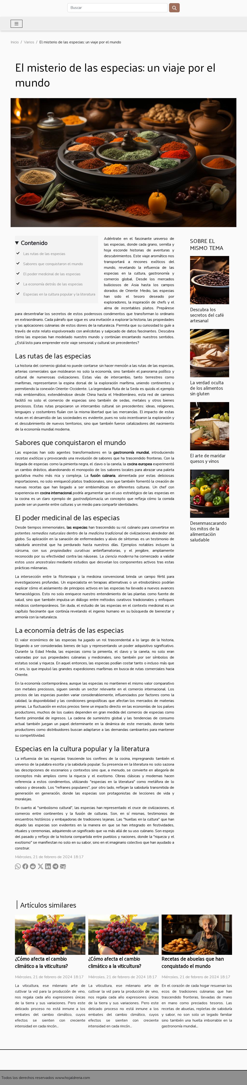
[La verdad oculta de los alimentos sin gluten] (209, 353)
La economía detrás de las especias (53, 284)
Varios (29, 42)
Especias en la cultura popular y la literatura (59, 294)
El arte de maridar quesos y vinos (208, 458)
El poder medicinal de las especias (52, 274)
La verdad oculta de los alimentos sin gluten (207, 388)
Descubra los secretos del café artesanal (207, 314)
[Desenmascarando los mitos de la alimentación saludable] (209, 493)
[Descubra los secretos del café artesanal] (209, 280)
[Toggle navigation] (16, 24)
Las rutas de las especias (44, 253)
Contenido (34, 243)
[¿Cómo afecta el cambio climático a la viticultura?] (50, 934)
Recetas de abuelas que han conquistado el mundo (193, 962)
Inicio (15, 42)
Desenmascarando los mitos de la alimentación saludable (208, 531)
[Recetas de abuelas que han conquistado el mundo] (197, 934)
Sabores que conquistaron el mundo (53, 264)
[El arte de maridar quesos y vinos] (209, 426)
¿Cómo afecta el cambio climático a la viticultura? (41, 962)
